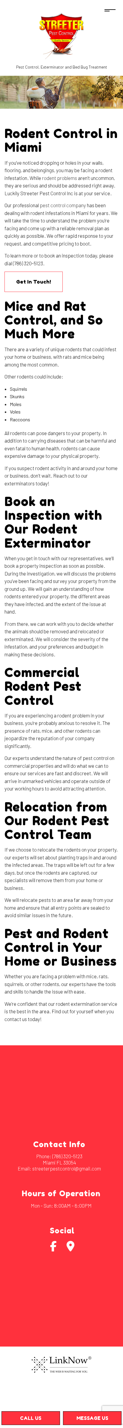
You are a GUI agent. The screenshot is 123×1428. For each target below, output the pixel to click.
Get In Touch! (33, 281)
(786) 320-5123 (67, 1156)
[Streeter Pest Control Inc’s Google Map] (70, 1248)
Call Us (30, 1418)
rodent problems (59, 178)
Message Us (92, 1418)
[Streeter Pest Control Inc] (61, 36)
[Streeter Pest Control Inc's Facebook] (53, 1248)
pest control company (63, 205)
